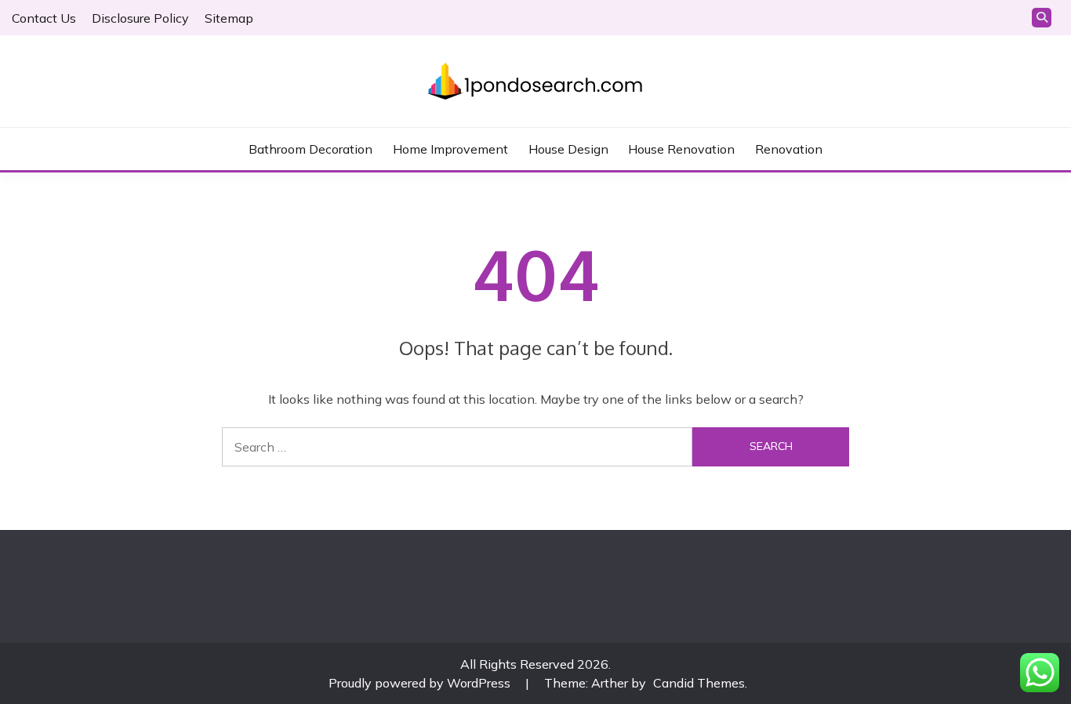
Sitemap (229, 18)
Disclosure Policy (140, 18)
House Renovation (681, 149)
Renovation (788, 149)
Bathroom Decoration (310, 149)
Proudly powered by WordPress (421, 683)
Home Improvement (450, 149)
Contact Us (44, 18)
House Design (568, 149)
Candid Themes (699, 683)
